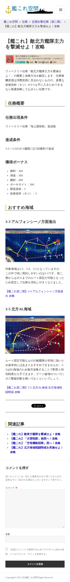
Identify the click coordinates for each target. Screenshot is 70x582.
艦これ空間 (11, 21)
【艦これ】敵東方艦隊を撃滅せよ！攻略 (35, 434)
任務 (25, 21)
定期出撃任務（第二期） (47, 21)
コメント (11, 487)
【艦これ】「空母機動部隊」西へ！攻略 (35, 443)
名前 (7, 534)
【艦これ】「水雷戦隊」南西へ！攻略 (34, 438)
